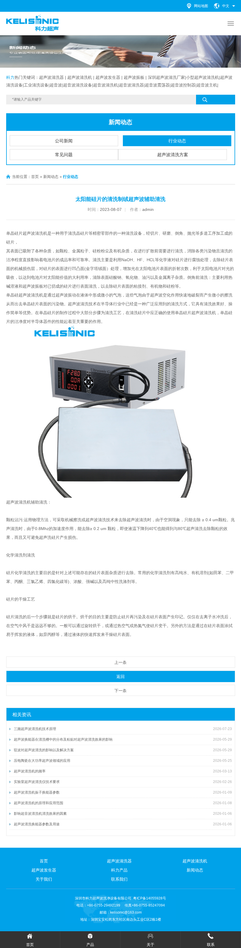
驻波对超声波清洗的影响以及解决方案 (44, 750)
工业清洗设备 (36, 85)
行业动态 (177, 140)
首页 (35, 176)
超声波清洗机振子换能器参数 (37, 792)
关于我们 (44, 879)
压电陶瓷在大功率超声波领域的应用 (42, 761)
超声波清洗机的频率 (30, 771)
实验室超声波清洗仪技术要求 (37, 782)
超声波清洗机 (35, 233)
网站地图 (201, 6)
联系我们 (119, 879)
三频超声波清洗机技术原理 (35, 729)
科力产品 (119, 870)
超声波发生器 (108, 77)
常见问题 (64, 154)
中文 (225, 6)
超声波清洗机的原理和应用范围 (38, 803)
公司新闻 (64, 140)
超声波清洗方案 (172, 154)
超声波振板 (134, 77)
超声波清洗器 (51, 77)
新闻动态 (120, 122)
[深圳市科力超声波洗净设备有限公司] (32, 23)
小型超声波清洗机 (202, 77)
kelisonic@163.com (126, 912)
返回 (120, 676)
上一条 (120, 662)
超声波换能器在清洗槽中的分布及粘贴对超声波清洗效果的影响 (63, 739)
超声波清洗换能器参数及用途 (37, 824)
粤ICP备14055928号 (149, 898)
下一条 (120, 690)
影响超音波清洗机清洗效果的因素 (40, 814)
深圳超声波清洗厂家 (166, 77)
